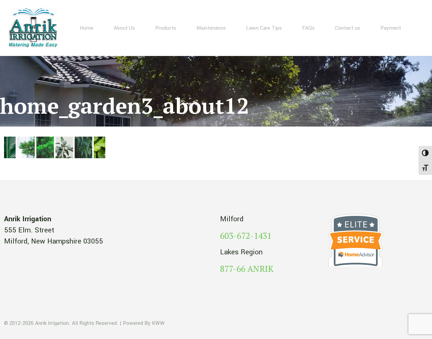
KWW (158, 323)
